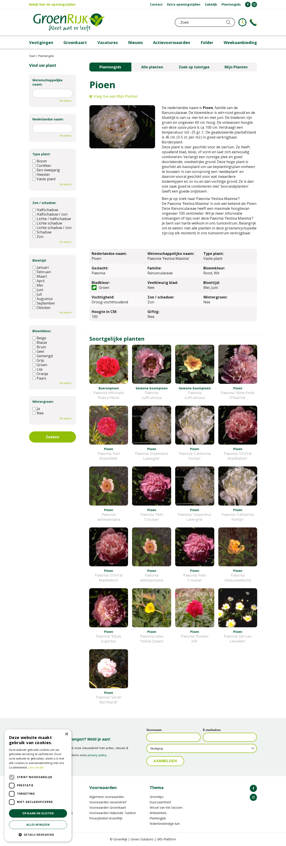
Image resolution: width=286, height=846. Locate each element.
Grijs (40, 360)
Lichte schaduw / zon (54, 227)
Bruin (41, 346)
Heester (43, 174)
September (46, 303)
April (40, 280)
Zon (40, 236)
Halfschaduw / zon (52, 214)
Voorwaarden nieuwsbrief (107, 802)
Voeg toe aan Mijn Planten (115, 96)
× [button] (66, 734)
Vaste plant (46, 179)
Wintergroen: (43, 401)
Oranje (42, 373)
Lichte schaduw (49, 223)
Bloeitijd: (39, 260)
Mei (40, 285)
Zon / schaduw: (44, 203)
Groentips (157, 797)
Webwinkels (158, 813)
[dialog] (38, 785)
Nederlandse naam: (48, 119)
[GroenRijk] (69, 22)
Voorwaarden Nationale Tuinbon (112, 813)
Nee (40, 413)
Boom (42, 161)
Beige (41, 338)
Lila (39, 369)
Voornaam (154, 730)
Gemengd (45, 355)
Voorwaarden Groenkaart (107, 807)
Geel (40, 351)
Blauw (42, 342)
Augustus (45, 298)
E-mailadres (212, 730)
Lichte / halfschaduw (54, 218)
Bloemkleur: (41, 331)
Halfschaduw (47, 209)
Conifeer (44, 165)
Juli (39, 294)
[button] (38, 834)
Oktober (44, 307)
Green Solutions (142, 839)
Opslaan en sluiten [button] (38, 813)
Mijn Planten (236, 67)
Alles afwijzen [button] (38, 825)
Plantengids (110, 67)
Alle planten (152, 67)
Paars (41, 378)
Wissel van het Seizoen (166, 807)
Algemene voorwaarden (106, 797)
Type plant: (41, 154)
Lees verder (36, 767)
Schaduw (44, 232)
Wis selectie (65, 100)
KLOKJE (242, 22)
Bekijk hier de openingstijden (52, 4)
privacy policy (97, 755)
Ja (38, 408)
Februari (44, 271)
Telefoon (253, 22)
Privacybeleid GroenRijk (105, 818)
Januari (43, 267)
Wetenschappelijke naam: (47, 82)
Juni (40, 289)
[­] (247, 4)
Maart (42, 276)
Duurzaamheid (160, 802)
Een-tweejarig (48, 170)
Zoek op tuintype (194, 67)
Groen (42, 364)
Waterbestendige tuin (165, 823)
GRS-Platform (166, 839)
